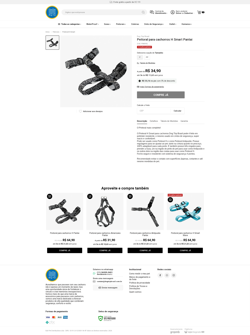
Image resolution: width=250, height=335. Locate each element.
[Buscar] (143, 12)
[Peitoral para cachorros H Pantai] (65, 223)
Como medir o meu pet (139, 273)
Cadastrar (188, 13)
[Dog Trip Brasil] (52, 12)
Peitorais (56, 32)
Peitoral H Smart (68, 32)
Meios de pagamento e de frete (139, 278)
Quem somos (135, 292)
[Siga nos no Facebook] (160, 275)
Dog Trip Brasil (143, 36)
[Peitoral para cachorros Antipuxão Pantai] (145, 223)
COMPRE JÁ (161, 94)
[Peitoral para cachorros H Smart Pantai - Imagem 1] (52, 42)
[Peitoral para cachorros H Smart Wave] (185, 223)
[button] (52, 42)
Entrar (178, 13)
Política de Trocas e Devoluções (138, 287)
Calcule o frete (143, 105)
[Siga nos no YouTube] (167, 275)
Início (48, 32)
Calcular (177, 111)
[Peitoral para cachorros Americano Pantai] (105, 223)
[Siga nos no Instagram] (173, 275)
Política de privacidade (139, 283)
